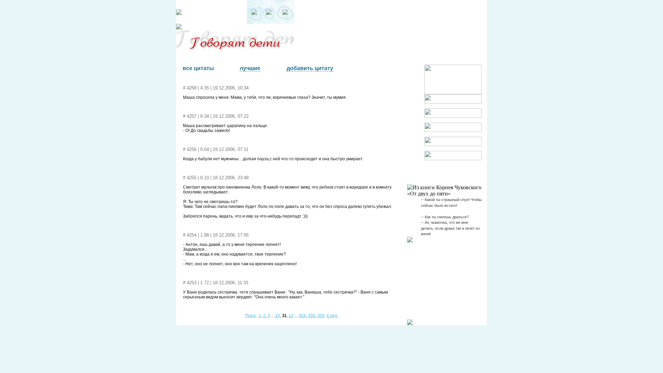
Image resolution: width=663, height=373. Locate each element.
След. (332, 315)
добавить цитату (310, 68)
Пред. (251, 315)
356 (321, 315)
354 (302, 315)
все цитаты (198, 68)
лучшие (250, 68)
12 (291, 315)
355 (311, 315)
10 (277, 315)
